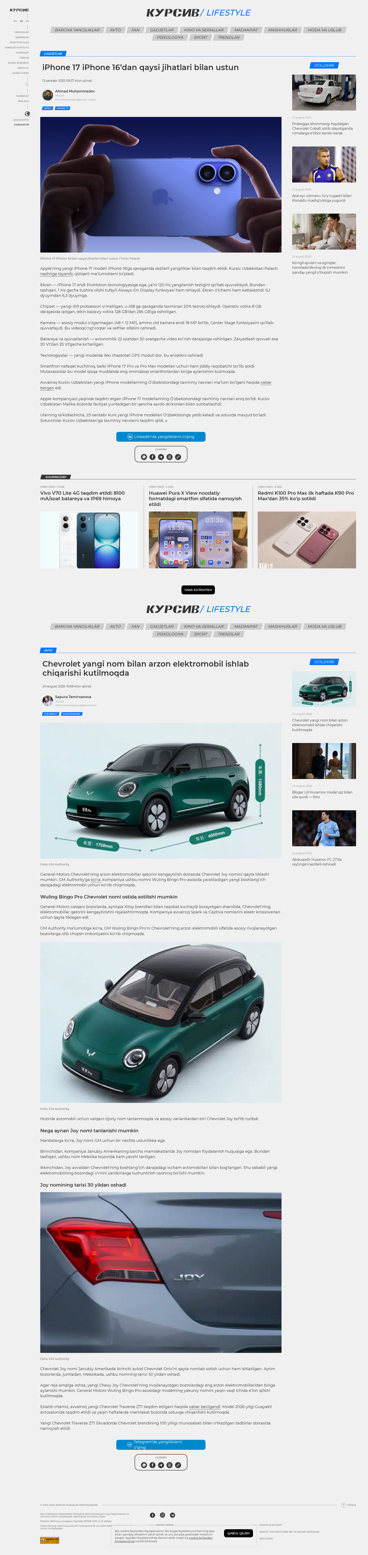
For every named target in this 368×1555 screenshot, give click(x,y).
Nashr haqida (164, 1525)
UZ (21, 21)
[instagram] (162, 1515)
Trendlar (228, 37)
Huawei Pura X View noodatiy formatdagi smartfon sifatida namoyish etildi (195, 498)
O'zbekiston (21, 124)
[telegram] (172, 1515)
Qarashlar (22, 37)
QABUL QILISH (238, 1533)
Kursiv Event (21, 73)
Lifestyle (23, 68)
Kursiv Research (18, 63)
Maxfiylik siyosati (270, 1525)
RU (15, 21)
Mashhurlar (283, 30)
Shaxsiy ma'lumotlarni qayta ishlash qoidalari (289, 1532)
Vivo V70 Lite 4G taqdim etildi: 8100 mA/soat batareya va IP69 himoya (82, 496)
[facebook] (152, 1515)
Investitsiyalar (19, 42)
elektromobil (72, 714)
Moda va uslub (324, 30)
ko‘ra (96, 879)
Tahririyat (22, 96)
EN (27, 21)
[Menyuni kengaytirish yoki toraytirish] (27, 84)
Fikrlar (24, 57)
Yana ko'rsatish (198, 590)
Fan (135, 30)
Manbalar (22, 52)
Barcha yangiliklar (77, 30)
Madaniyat (246, 30)
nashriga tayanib (56, 274)
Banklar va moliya (17, 47)
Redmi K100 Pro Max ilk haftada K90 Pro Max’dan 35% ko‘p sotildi (306, 496)
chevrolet (51, 714)
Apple (48, 108)
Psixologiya (170, 37)
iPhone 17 (62, 108)
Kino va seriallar (204, 30)
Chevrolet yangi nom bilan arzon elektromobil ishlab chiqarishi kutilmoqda (320, 725)
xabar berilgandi (204, 1406)
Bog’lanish (266, 1539)
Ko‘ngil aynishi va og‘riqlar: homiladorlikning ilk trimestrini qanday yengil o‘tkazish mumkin (320, 267)
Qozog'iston (21, 120)
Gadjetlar (162, 30)
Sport (200, 37)
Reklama (23, 101)
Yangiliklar (21, 32)
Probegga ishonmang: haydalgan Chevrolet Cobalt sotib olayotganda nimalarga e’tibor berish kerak (322, 128)
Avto (115, 30)
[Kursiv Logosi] (19, 10)
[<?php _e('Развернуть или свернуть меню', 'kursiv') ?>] (27, 114)
